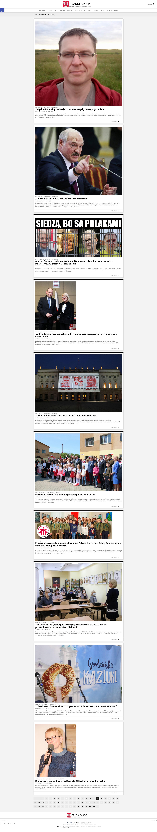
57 (86, 806)
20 (113, 799)
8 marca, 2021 (39, 708)
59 (94, 806)
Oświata (43, 492)
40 (105, 802)
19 (109, 799)
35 (86, 802)
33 (78, 802)
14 (90, 799)
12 (82, 799)
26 (50, 802)
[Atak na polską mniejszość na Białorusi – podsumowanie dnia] (78, 383)
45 (39, 806)
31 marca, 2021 (39, 338)
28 (58, 802)
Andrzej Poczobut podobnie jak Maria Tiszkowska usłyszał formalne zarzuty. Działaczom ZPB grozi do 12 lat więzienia (73, 262)
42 (113, 802)
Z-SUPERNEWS (54, 107)
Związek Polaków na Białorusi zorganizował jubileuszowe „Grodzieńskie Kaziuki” (76, 706)
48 (51, 806)
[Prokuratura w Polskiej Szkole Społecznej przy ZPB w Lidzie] (78, 462)
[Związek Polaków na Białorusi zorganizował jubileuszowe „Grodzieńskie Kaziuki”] (78, 674)
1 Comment (48, 201)
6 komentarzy (48, 547)
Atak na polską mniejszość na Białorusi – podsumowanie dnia (66, 416)
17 (101, 799)
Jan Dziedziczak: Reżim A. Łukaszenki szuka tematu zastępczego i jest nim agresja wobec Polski (76, 335)
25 (47, 802)
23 (39, 802)
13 (86, 799)
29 (62, 802)
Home (35, 14)
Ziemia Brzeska (63, 541)
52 (66, 806)
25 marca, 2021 (39, 417)
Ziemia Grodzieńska (59, 492)
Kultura (37, 704)
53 (70, 806)
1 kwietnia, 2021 (39, 266)
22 (35, 802)
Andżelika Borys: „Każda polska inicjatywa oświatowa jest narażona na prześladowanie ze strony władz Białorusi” (70, 626)
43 (117, 802)
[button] (2, 10)
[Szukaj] (153, 4)
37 (94, 802)
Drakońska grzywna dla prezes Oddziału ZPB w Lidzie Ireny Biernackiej (70, 781)
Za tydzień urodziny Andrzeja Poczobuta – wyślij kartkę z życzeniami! (70, 109)
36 (90, 802)
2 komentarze (48, 783)
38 (98, 802)
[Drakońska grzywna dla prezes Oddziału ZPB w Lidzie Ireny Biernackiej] (78, 750)
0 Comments (48, 266)
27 (54, 802)
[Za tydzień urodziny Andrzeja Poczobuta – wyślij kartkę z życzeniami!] (78, 63)
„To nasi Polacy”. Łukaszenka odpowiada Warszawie (61, 199)
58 (90, 806)
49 (54, 806)
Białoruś (37, 107)
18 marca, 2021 (39, 547)
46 (43, 806)
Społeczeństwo (45, 107)
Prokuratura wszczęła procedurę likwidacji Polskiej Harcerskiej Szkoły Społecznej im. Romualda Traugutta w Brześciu (78, 544)
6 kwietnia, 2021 (39, 201)
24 (43, 802)
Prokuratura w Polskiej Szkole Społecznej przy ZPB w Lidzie (65, 495)
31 (70, 802)
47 (47, 806)
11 (78, 799)
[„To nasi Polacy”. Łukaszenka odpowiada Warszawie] (78, 161)
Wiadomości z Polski (56, 332)
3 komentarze (49, 111)
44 (35, 806)
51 (62, 806)
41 (109, 802)
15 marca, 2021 (39, 629)
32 (74, 802)
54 (74, 806)
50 (58, 806)
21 (117, 799)
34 (82, 802)
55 (78, 806)
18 (105, 799)
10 (74, 799)
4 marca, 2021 (39, 783)
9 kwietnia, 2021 (39, 111)
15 (94, 799)
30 (66, 802)
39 (101, 802)
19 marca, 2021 (39, 496)
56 (82, 806)
